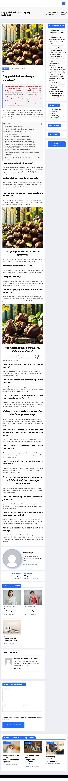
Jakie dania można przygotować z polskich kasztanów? (20, 141)
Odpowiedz (17, 668)
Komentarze (6, 689)
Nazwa (4, 705)
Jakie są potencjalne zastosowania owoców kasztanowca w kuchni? (23, 157)
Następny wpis (28, 573)
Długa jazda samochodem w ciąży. (30, 577)
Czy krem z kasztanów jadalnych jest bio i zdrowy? (19, 159)
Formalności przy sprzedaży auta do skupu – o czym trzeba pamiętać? (57, 91)
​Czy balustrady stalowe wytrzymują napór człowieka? (56, 97)
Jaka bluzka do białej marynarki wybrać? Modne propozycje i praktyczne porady (11, 610)
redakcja (16, 68)
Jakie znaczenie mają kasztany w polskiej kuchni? (19, 139)
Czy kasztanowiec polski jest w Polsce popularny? (17, 138)
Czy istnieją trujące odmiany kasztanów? (17, 128)
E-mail (25, 705)
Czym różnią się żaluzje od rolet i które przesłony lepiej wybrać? (33, 758)
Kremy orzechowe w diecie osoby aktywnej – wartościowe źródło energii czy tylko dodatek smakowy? (32, 610)
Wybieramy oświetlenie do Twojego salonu (10, 759)
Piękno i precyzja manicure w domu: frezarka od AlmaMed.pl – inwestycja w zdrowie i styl (10, 639)
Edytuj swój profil (37, 558)
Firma (52, 113)
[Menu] (63, 3)
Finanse (53, 111)
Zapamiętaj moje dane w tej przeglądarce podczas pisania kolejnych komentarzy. (22, 718)
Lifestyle (6, 68)
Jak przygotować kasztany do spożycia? (15, 131)
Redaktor (29, 606)
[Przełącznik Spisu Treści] (39, 124)
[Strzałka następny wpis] (42, 576)
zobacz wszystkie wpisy (30, 564)
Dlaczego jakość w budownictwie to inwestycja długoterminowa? (57, 58)
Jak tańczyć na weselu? (15, 577)
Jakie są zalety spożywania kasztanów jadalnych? (19, 156)
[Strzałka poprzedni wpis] (2, 576)
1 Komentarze (7, 72)
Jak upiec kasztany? (12, 134)
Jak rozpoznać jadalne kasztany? (15, 126)
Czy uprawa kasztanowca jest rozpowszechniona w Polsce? (21, 142)
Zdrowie (53, 119)
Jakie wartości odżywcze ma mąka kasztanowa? (19, 149)
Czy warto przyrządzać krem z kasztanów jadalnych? (19, 136)
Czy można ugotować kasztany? (14, 133)
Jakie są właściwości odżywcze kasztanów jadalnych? (20, 129)
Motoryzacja (54, 117)
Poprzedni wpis (16, 573)
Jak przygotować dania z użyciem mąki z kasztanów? (20, 150)
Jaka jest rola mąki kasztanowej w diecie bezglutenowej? (19, 144)
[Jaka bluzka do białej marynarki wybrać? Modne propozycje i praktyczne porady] (12, 597)
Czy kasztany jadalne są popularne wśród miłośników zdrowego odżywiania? (22, 153)
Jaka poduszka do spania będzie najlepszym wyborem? (57, 63)
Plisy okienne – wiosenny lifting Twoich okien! (53, 757)
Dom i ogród (54, 109)
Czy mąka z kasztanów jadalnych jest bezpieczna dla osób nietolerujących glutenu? (21, 147)
